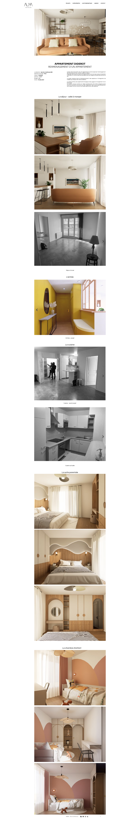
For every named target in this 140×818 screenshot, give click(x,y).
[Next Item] (103, 241)
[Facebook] (83, 816)
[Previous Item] (37, 241)
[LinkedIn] (87, 816)
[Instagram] (85, 816)
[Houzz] (81, 816)
